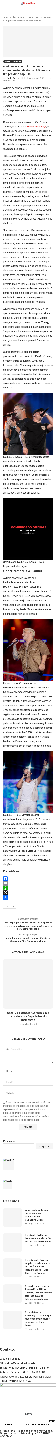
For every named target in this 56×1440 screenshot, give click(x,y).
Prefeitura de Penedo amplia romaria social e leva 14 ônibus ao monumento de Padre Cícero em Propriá (37, 1266)
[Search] (52, 3)
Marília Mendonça (36, 126)
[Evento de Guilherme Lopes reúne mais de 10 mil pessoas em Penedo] (12, 1242)
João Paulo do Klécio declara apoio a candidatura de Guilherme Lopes (36, 1215)
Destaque (9, 907)
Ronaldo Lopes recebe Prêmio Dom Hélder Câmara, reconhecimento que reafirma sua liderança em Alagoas (38, 1292)
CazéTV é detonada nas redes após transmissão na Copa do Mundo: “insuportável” (28, 1016)
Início (5, 17)
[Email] (28, 883)
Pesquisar (9, 1141)
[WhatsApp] (28, 888)
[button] (28, 1414)
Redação (11, 78)
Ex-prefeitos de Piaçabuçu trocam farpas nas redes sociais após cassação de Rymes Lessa (38, 1319)
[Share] (28, 897)
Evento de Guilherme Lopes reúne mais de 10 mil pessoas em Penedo (38, 1238)
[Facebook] (28, 878)
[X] (28, 892)
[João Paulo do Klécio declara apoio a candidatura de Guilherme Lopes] (12, 1217)
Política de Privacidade (38, 1424)
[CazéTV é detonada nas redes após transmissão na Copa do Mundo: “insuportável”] (28, 984)
